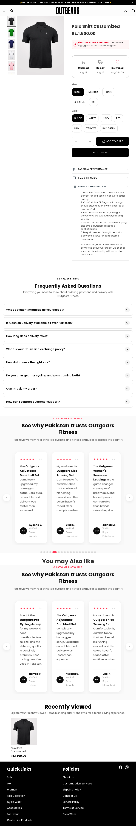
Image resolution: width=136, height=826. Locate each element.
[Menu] (4, 11)
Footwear (13, 814)
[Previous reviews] (6, 497)
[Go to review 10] (89, 552)
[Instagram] (127, 767)
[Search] (12, 11)
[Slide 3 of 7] (11, 44)
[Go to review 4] (50, 552)
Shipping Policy (72, 789)
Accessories (14, 808)
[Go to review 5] (53, 552)
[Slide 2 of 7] (11, 32)
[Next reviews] (129, 497)
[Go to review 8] (83, 552)
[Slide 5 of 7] (11, 66)
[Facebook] (120, 767)
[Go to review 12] (95, 552)
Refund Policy (71, 802)
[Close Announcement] (133, 3)
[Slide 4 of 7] (11, 55)
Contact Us (70, 795)
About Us (68, 777)
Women (12, 789)
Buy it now (100, 152)
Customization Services (77, 783)
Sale (9, 777)
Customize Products (19, 820)
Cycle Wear (14, 802)
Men (9, 783)
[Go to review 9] (86, 552)
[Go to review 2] (44, 552)
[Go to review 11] (92, 552)
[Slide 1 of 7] (11, 21)
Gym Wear (69, 814)
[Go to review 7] (80, 552)
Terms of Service (73, 808)
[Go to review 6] (57, 552)
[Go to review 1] (41, 552)
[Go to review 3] (47, 552)
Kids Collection (16, 795)
